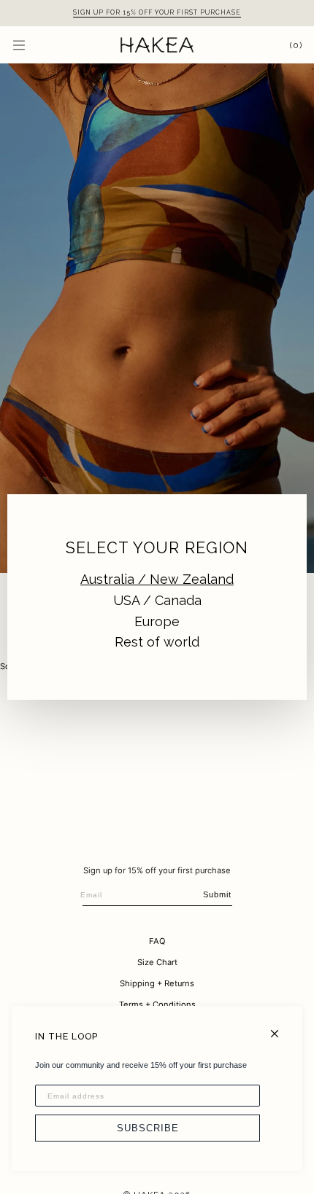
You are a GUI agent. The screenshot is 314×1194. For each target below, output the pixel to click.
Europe (157, 621)
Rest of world (157, 641)
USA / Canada (157, 600)
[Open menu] (33, 44)
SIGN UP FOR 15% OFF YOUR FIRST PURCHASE (157, 12)
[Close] (280, 1027)
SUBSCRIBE (148, 1128)
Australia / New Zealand (157, 579)
